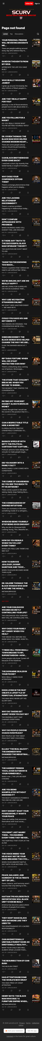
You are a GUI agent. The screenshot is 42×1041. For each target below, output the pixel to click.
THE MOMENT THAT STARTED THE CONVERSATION (15, 389)
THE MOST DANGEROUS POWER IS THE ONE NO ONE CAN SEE (15, 799)
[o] (36, 43)
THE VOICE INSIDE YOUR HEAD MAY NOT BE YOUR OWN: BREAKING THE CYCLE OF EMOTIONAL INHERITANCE (15, 856)
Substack (10, 1036)
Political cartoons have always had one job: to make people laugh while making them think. (15, 451)
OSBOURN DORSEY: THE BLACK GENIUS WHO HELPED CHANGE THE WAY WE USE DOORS (15, 340)
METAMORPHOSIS (9, 591)
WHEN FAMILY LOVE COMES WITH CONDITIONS (15, 469)
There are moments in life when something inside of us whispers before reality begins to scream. (14, 509)
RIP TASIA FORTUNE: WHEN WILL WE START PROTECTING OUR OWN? (15, 361)
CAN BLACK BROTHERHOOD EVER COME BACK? (15, 159)
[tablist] (13, 34)
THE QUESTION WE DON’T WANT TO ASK (14, 250)
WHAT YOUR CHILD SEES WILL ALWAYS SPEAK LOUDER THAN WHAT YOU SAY (13, 948)
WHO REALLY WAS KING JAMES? (13, 81)
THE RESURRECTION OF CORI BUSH (15, 962)
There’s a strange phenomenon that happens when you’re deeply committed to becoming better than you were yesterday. (15, 186)
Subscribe (29, 4)
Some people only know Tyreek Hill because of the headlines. (15, 659)
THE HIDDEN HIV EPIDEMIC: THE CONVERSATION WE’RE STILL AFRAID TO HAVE (14, 325)
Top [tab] (11, 34)
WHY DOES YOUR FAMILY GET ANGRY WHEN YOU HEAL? (14, 631)
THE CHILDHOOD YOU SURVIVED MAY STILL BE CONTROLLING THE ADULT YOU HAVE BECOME (15, 616)
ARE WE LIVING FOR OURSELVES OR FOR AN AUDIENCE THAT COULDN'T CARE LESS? (14, 287)
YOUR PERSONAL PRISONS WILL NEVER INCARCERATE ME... (15, 43)
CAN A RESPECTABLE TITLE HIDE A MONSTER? (15, 424)
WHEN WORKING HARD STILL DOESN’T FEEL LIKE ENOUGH (13, 228)
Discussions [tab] (19, 34)
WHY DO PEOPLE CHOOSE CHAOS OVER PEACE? (14, 731)
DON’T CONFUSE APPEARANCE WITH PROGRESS (11, 222)
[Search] (38, 34)
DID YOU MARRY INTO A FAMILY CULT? (13, 464)
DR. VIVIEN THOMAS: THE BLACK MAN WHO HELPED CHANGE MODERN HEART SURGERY (14, 139)
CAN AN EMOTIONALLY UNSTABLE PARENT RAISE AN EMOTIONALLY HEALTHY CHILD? (15, 942)
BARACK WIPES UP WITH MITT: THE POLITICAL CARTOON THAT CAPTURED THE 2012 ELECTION (15, 444)
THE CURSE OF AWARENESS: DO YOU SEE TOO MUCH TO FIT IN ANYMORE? (15, 484)
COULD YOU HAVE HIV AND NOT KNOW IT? (15, 319)
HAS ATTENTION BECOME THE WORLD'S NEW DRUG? (14, 978)
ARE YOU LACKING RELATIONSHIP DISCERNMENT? (10, 200)
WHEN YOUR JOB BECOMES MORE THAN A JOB (15, 571)
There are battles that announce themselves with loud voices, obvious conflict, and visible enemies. (14, 820)
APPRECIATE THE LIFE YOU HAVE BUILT (14, 68)
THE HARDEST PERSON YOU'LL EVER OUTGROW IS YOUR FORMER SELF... (14, 771)
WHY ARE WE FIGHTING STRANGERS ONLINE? (13, 301)
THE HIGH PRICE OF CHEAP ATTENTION (12, 984)
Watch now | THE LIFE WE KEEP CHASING (14, 777)
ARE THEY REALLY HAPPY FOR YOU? (14, 100)
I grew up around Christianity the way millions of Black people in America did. (14, 87)
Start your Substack (15, 1031)
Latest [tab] (5, 34)
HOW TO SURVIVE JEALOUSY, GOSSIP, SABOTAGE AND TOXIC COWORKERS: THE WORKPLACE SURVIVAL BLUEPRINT (13, 564)
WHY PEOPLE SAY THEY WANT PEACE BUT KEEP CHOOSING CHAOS (13, 737)
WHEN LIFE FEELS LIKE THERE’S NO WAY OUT (15, 549)
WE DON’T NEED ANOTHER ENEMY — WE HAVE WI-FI (15, 306)
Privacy (22, 1023)
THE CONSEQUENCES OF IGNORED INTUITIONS (13, 504)
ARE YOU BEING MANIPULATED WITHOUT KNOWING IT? (14, 792)
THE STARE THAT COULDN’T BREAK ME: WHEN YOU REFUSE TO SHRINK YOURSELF (15, 383)
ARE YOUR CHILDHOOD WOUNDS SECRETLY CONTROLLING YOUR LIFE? (14, 610)
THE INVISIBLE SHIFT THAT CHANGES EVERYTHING (12, 718)
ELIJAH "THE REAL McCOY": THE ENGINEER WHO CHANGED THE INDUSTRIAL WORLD (15, 752)
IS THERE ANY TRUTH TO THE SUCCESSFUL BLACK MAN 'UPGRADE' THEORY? (14, 243)
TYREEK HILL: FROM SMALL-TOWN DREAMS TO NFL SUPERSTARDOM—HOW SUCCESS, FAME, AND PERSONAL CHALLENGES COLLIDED (15, 653)
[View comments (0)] (12, 56)
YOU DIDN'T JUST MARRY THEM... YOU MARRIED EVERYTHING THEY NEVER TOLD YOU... (14, 835)
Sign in (37, 4)
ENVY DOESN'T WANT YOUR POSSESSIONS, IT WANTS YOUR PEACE (15, 813)
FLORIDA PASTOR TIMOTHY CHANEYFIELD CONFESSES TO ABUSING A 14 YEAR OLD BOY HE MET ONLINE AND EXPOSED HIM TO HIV (15, 429)
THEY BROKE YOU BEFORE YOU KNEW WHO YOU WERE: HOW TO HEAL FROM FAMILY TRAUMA (15, 638)
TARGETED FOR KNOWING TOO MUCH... (14, 263)
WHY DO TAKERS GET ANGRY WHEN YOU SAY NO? (15, 712)
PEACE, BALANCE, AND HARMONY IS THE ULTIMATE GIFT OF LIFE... (15, 878)
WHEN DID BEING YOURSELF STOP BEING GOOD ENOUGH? (15, 523)
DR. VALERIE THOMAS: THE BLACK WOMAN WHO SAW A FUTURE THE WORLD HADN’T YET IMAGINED (15, 586)
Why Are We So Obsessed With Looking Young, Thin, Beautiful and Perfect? (15, 528)
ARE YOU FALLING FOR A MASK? (13, 119)
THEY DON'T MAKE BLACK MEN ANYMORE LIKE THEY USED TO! (14, 920)
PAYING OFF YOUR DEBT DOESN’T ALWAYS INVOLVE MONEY (15, 404)
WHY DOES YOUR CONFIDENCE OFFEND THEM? (12, 179)
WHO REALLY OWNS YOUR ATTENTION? (12, 678)
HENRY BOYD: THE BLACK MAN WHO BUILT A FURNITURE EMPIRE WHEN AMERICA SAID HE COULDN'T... (14, 999)
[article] (21, 48)
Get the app (32, 1031)
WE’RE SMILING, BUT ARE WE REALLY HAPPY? (15, 282)
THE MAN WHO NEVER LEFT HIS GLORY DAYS (14, 699)
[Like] (3, 74)
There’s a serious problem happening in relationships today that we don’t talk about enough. (14, 207)
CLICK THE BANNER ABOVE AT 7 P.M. (14, 346)
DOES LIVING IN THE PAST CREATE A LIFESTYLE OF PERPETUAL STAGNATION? (15, 693)
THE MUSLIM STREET (10, 966)
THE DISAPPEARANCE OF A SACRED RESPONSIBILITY (15, 927)
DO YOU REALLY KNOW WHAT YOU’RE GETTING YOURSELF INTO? (15, 124)
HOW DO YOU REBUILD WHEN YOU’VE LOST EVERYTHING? (12, 543)
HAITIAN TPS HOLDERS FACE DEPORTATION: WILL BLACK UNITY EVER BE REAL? (15, 899)
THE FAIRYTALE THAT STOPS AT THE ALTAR (15, 841)
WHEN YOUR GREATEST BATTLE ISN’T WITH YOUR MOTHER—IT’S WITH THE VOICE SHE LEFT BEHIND (15, 863)
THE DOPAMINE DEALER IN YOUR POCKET (14, 672)
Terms (28, 1023)
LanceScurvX (12, 53)
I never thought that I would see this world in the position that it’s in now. (15, 410)
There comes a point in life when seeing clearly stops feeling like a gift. (14, 491)
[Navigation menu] (3, 3)
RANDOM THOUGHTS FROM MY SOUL (15, 62)
